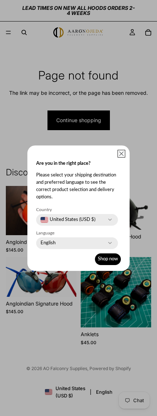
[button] (121, 153)
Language (45, 233)
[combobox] (68, 219)
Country (44, 209)
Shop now (108, 259)
